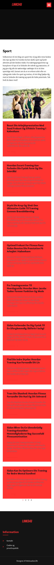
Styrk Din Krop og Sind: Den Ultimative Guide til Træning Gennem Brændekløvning (22, 208)
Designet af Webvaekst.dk (27, 561)
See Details (12, 152)
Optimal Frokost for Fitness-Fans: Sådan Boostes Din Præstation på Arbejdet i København (25, 248)
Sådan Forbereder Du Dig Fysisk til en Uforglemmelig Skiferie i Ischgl (26, 327)
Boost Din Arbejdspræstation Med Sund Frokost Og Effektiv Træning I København (26, 128)
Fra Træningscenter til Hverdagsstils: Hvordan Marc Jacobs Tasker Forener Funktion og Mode (26, 288)
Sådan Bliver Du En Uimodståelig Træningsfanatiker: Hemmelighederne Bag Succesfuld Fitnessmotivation (25, 432)
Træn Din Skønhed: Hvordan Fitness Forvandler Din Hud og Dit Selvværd (26, 395)
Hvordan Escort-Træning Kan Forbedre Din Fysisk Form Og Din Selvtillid (25, 168)
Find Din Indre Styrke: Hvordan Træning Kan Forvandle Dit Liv (24, 361)
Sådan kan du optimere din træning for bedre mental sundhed (27, 472)
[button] (49, 5)
